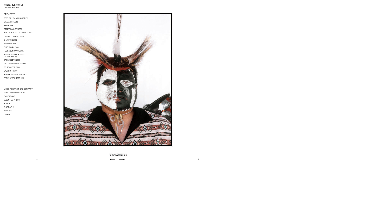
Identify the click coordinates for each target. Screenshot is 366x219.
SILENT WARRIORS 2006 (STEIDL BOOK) (14, 55)
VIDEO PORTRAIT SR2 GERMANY (18, 89)
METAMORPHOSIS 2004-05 (15, 64)
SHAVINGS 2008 (10, 40)
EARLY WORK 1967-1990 (14, 78)
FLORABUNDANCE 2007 (14, 51)
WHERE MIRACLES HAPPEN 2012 (18, 33)
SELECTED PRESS (12, 100)
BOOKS (7, 104)
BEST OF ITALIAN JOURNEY (16, 18)
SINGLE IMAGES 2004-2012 (15, 75)
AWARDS (8, 111)
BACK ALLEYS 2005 (12, 60)
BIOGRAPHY (9, 107)
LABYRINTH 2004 (11, 71)
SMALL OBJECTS (11, 22)
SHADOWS (8, 26)
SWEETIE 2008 (10, 44)
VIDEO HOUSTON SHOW (14, 93)
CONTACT (8, 114)
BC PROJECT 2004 (12, 67)
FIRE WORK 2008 (11, 47)
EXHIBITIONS (9, 96)
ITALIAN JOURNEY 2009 (14, 36)
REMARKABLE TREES (13, 29)
